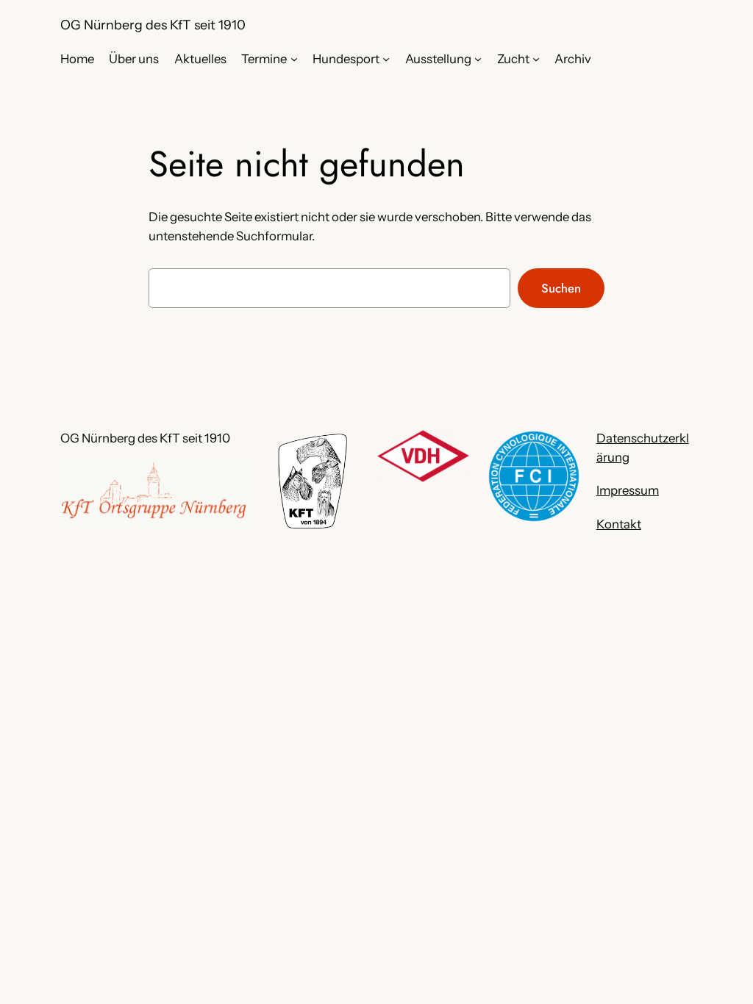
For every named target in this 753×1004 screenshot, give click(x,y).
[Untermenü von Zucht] (536, 58)
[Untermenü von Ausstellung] (478, 58)
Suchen (561, 288)
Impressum (627, 490)
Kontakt (618, 524)
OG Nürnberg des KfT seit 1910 (153, 24)
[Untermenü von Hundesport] (386, 58)
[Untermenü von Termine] (294, 58)
